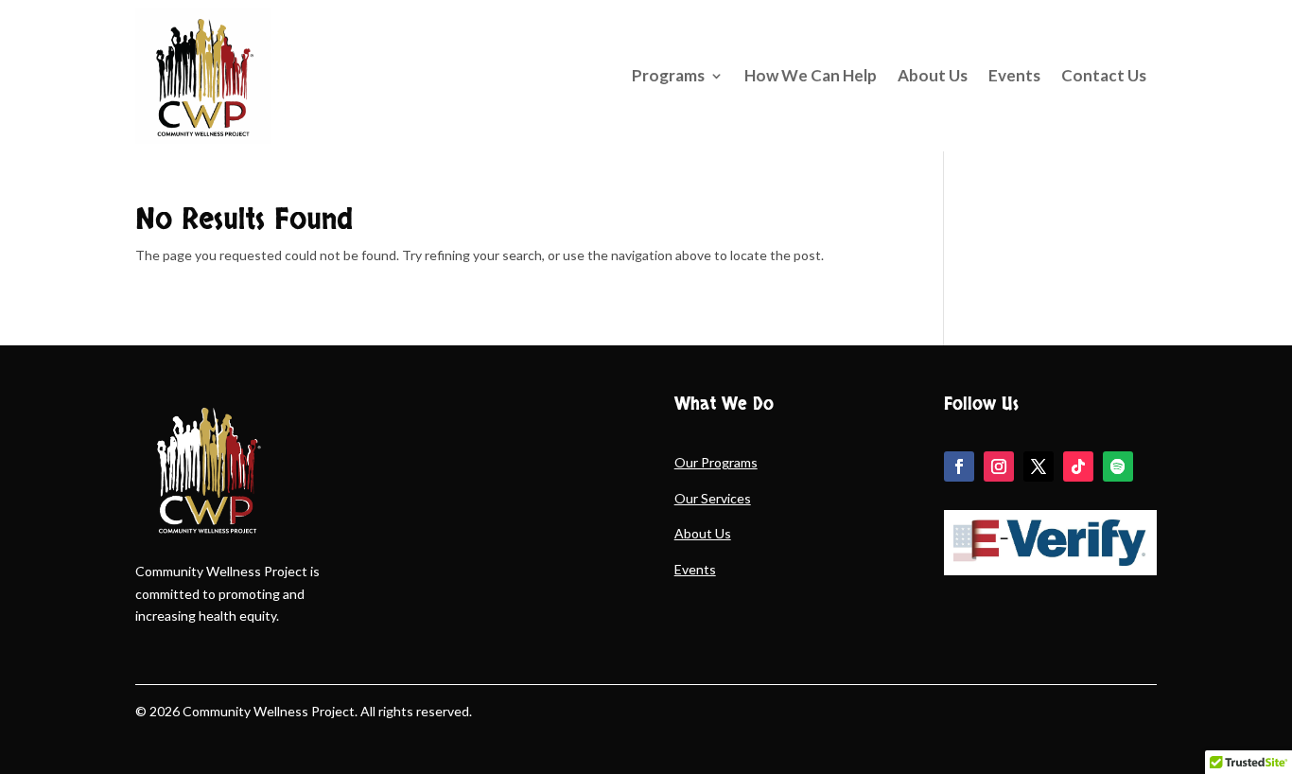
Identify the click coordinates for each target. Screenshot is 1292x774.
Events (1014, 75)
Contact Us (1103, 75)
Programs (668, 75)
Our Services (712, 498)
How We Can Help (810, 75)
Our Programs (716, 462)
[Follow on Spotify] (1118, 466)
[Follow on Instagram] (999, 466)
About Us (933, 75)
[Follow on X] (1038, 466)
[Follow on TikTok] (1078, 466)
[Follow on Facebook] (959, 466)
